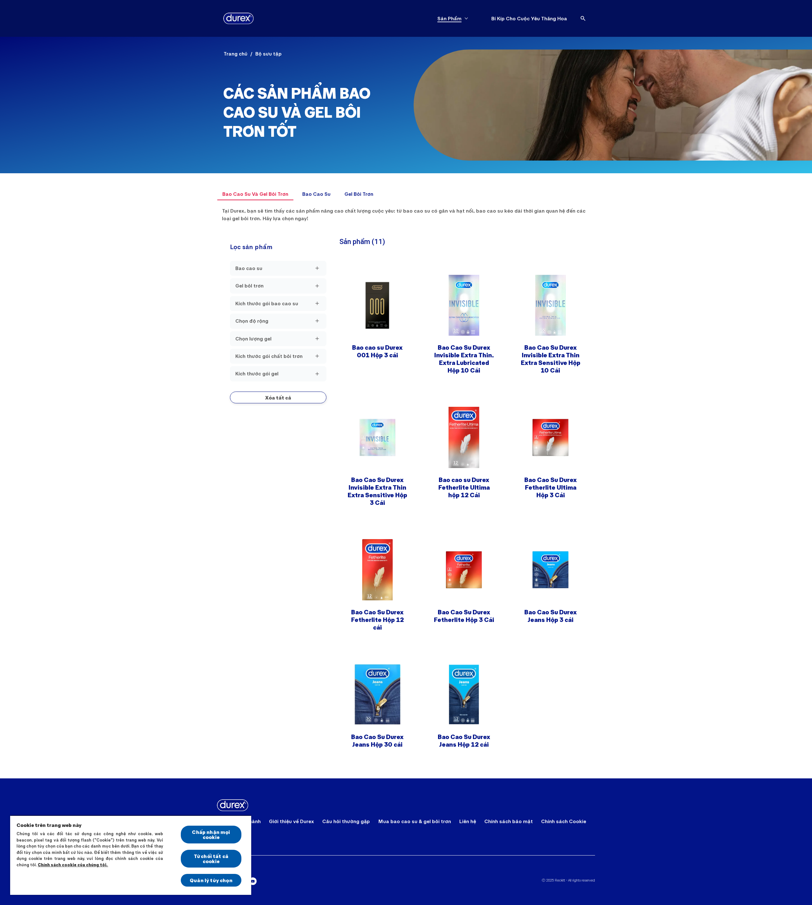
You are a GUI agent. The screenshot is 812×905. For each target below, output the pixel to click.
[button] (278, 397)
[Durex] (238, 18)
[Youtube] (253, 881)
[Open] (583, 18)
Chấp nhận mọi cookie (211, 834)
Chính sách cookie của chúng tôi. (73, 864)
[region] (130, 855)
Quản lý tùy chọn (211, 880)
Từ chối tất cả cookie (211, 858)
